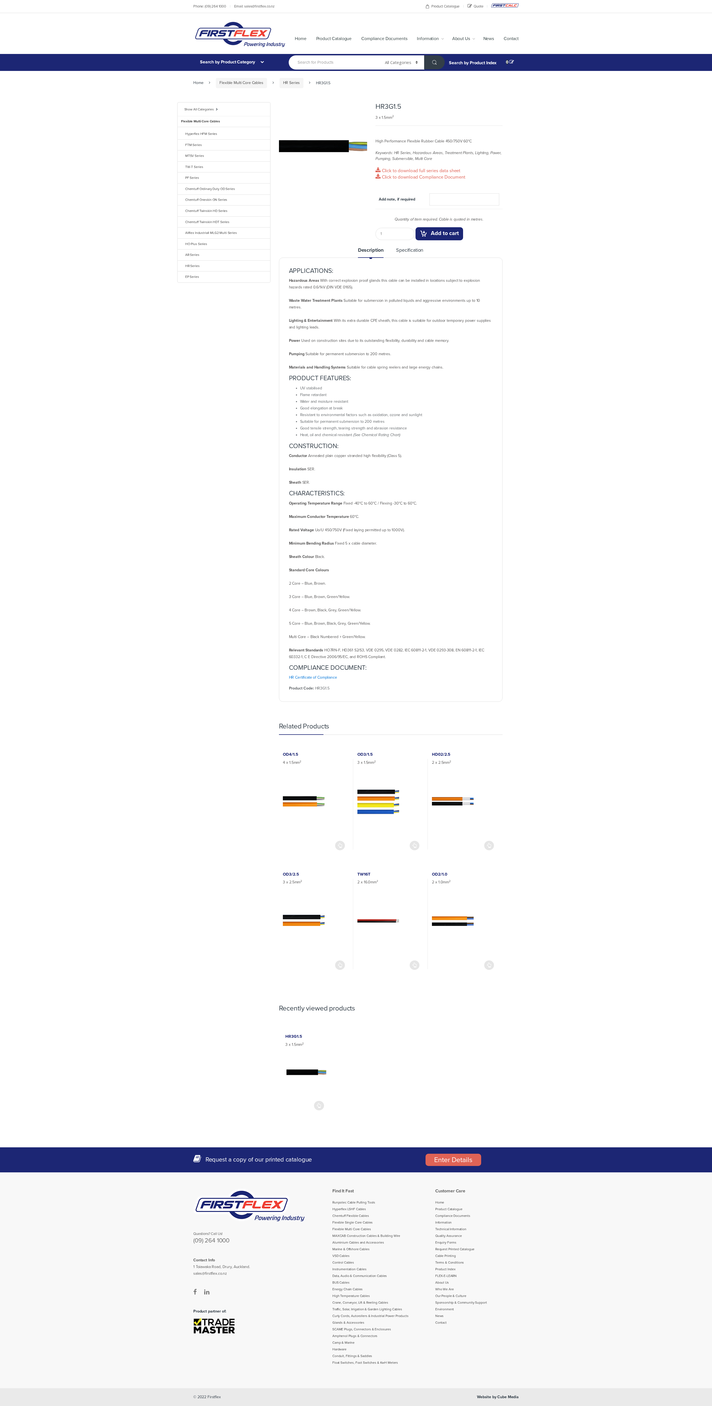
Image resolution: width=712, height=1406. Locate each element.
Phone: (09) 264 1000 (209, 6)
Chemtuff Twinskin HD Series (206, 211)
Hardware (339, 1349)
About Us (461, 38)
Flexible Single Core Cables (352, 1222)
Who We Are (444, 1289)
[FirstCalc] (505, 5)
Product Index (445, 1269)
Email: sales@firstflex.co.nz (254, 6)
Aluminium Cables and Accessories (358, 1242)
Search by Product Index (472, 63)
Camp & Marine (343, 1343)
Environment (444, 1309)
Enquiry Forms (445, 1242)
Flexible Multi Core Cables (241, 82)
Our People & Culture (450, 1296)
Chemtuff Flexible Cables (350, 1216)
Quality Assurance (448, 1236)
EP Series (192, 277)
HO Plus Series (196, 244)
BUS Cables (341, 1282)
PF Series (192, 178)
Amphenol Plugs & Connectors (354, 1336)
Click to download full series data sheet (420, 171)
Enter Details (453, 1160)
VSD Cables (341, 1256)
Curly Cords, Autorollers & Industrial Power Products (370, 1316)
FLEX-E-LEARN (446, 1276)
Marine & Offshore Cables (351, 1249)
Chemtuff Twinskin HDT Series (207, 222)
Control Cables (343, 1262)
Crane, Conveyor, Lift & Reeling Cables (360, 1302)
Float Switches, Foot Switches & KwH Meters (365, 1363)
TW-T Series (194, 167)
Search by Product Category (228, 62)
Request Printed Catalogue (455, 1249)
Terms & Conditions (449, 1262)
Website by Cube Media (498, 1397)
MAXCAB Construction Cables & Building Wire (366, 1236)
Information (428, 38)
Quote (478, 6)
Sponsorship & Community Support (461, 1302)
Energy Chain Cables (347, 1289)
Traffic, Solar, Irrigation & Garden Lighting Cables (367, 1309)
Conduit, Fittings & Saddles (352, 1356)
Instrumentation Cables (349, 1269)
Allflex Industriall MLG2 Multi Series (211, 233)
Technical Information (450, 1229)
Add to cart (445, 233)
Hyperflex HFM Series (201, 134)
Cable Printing (445, 1256)
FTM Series (193, 145)
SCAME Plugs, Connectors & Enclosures (361, 1329)
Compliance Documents (384, 38)
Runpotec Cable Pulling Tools (353, 1202)
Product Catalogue (445, 6)
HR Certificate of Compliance (313, 677)
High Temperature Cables (351, 1296)
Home (300, 38)
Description (371, 250)
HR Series (291, 82)
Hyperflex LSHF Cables (349, 1209)
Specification (409, 250)
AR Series (192, 255)
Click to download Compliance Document (423, 177)
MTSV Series (194, 156)
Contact (511, 38)
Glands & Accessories (348, 1323)
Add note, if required (397, 199)
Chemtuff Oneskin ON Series (206, 200)
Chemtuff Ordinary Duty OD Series (210, 189)
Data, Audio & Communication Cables (359, 1276)
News (488, 38)
